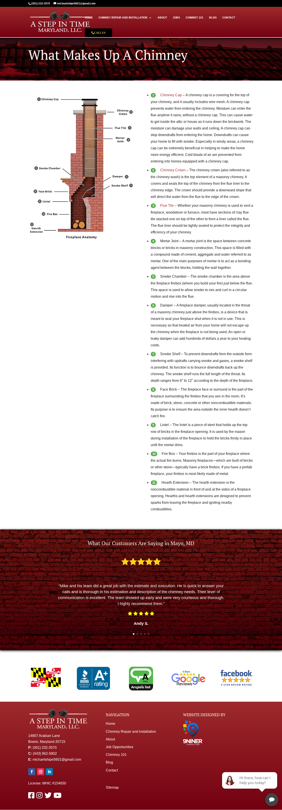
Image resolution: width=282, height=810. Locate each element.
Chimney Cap (171, 95)
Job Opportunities (119, 747)
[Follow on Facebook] (31, 771)
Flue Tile (167, 205)
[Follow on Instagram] (40, 771)
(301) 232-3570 (45, 747)
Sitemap (112, 787)
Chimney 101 (194, 17)
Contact (228, 17)
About (162, 17)
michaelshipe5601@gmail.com (57, 759)
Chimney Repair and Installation (122, 17)
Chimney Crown (173, 170)
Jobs (176, 17)
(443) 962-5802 (45, 753)
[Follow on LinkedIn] (49, 771)
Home (89, 17)
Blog (213, 17)
